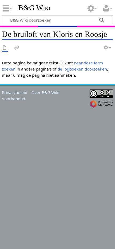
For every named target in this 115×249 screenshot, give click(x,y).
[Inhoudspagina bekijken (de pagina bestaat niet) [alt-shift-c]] (5, 48)
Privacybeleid (14, 92)
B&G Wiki (34, 7)
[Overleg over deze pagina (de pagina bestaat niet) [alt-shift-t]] (17, 48)
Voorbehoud (13, 98)
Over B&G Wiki (45, 92)
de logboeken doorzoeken (82, 69)
